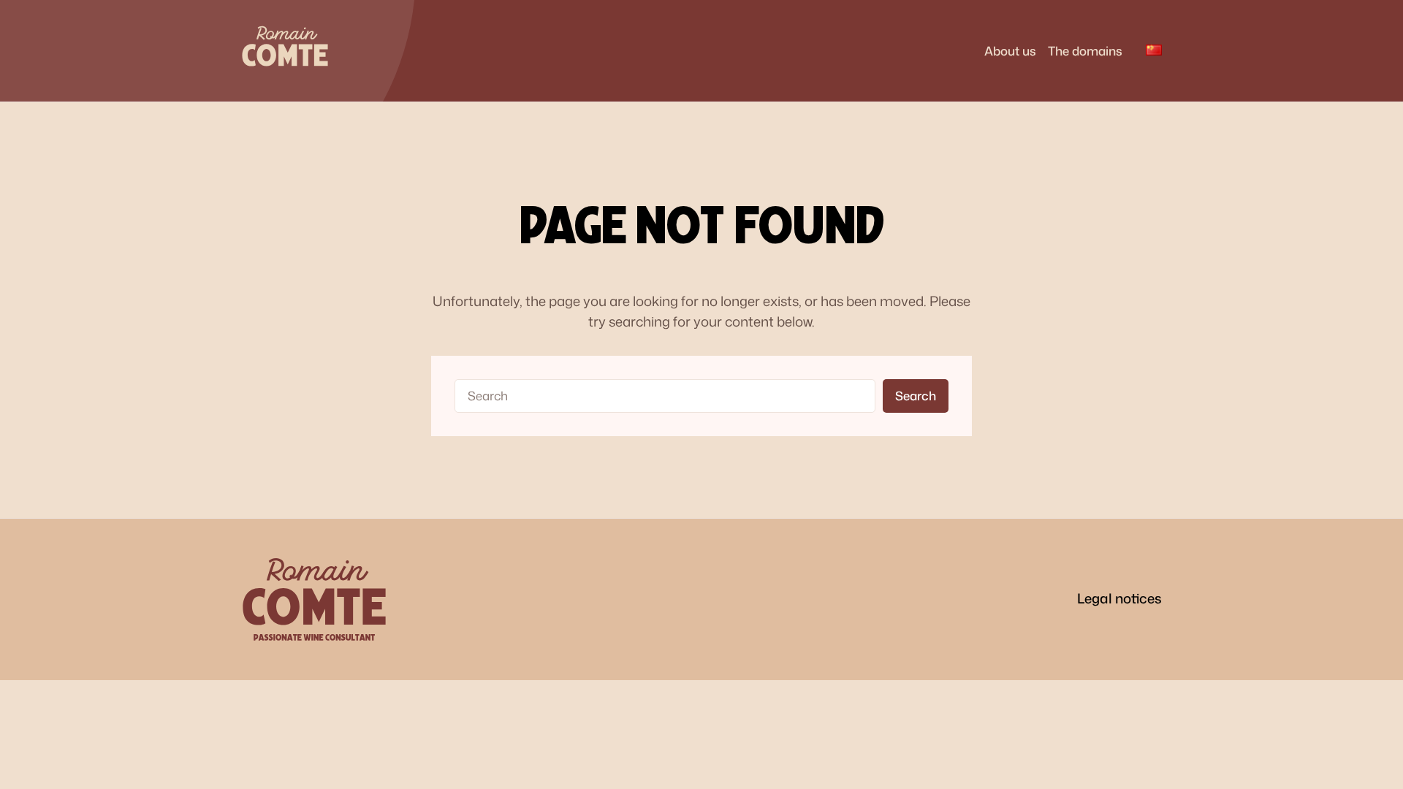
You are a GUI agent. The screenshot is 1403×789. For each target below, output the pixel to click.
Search (915, 395)
